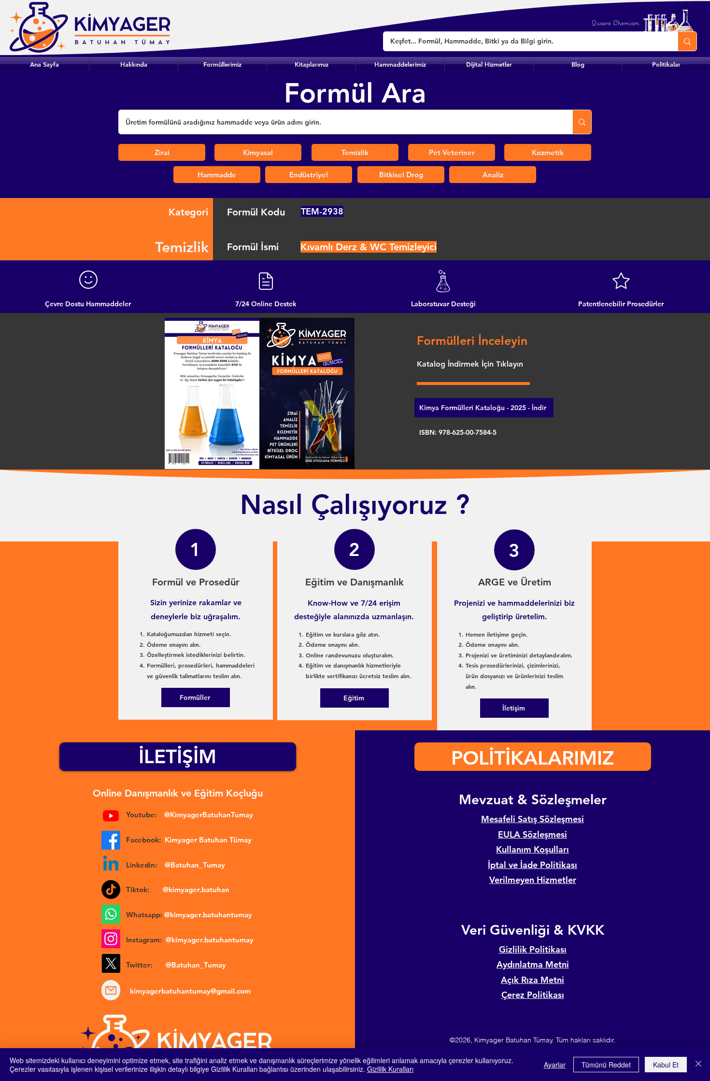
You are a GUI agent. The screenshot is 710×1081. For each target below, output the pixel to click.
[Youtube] (110, 815)
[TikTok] (110, 889)
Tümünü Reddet (606, 1064)
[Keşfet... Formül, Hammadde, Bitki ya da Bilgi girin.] (687, 41)
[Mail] (110, 990)
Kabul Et (666, 1064)
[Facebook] (110, 840)
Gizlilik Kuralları (390, 1069)
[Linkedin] (110, 864)
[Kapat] (698, 1064)
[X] (110, 963)
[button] (222, 64)
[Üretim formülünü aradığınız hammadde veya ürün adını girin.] (581, 122)
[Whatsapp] (110, 914)
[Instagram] (110, 938)
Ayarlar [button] (555, 1064)
